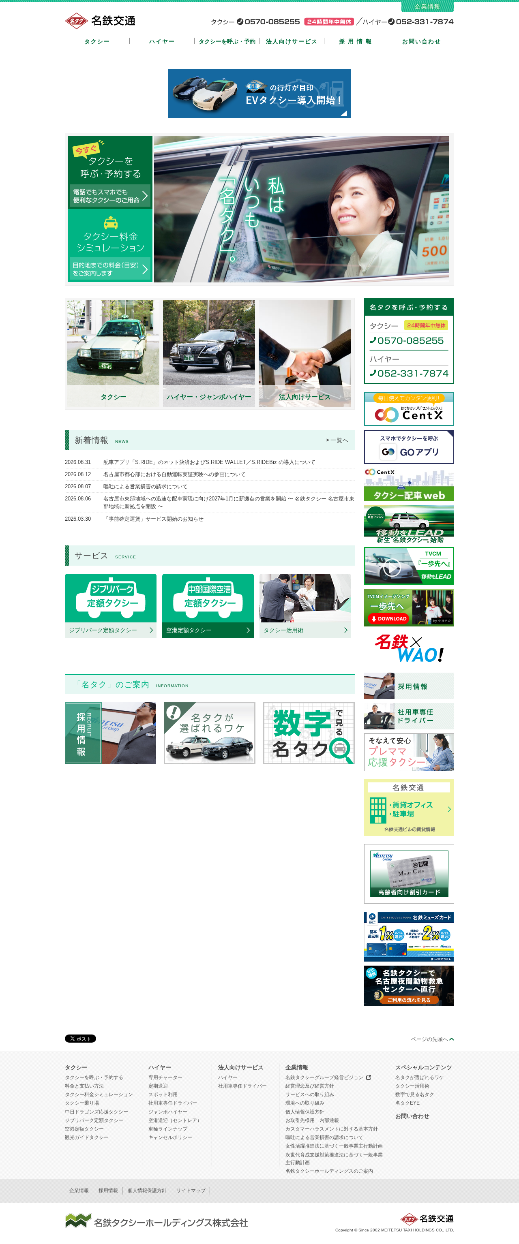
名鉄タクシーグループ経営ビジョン (324, 1077)
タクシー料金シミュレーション (99, 1094)
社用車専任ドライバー (172, 1103)
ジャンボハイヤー (167, 1112)
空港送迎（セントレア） (175, 1120)
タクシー (97, 41)
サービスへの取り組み (309, 1094)
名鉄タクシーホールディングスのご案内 (329, 1171)
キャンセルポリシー (170, 1137)
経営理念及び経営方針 (309, 1086)
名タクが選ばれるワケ (419, 1077)
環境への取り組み (304, 1103)
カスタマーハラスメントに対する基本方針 (331, 1129)
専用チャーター (165, 1077)
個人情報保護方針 (304, 1112)
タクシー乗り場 (82, 1103)
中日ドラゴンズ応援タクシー (96, 1112)
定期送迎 (158, 1086)
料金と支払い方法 (84, 1086)
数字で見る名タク (414, 1094)
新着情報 (102, 440)
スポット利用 (163, 1094)
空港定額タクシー (84, 1129)
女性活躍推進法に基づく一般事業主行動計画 (334, 1146)
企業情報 (428, 6)
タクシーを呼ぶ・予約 (227, 41)
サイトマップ (191, 1190)
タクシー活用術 (412, 1086)
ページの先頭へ (429, 1039)
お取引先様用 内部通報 (312, 1120)
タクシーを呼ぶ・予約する (94, 1077)
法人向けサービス (292, 41)
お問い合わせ (421, 41)
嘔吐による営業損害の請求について (324, 1137)
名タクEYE (407, 1103)
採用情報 (357, 41)
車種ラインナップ (167, 1129)
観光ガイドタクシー (87, 1137)
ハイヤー (162, 41)
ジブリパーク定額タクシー (94, 1120)
